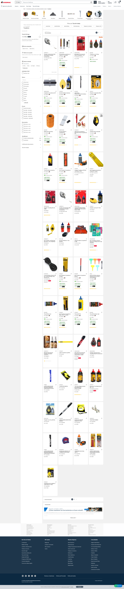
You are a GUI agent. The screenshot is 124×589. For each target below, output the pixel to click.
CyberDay (70, 559)
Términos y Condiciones (49, 575)
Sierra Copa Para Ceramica (51, 530)
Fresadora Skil (49, 533)
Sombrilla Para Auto (71, 530)
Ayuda (46, 548)
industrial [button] (66, 26)
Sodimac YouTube (94, 565)
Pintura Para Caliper (71, 528)
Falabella (93, 552)
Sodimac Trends (94, 548)
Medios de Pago (25, 544)
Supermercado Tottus (95, 561)
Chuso (89, 533)
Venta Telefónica (71, 554)
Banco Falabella (94, 559)
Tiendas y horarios (25, 548)
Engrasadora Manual (30, 528)
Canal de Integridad (26, 561)
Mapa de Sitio (70, 565)
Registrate (47, 542)
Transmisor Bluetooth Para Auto (72, 532)
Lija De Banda (70, 531)
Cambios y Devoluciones (27, 546)
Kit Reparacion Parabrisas (92, 534)
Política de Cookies (72, 575)
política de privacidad (65, 586)
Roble (48, 528)
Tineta (89, 528)
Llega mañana (32, 48)
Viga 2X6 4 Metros (29, 532)
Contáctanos (24, 542)
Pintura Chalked (90, 532)
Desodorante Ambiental (91, 530)
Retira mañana (25, 57)
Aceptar (79, 586)
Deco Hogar (28, 6)
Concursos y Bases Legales (27, 563)
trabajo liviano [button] (88, 26)
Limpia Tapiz (69, 529)
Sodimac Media (94, 550)
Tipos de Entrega (36, 6)
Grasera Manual (49, 527)
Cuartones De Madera (30, 530)
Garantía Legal (24, 550)
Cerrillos (24, 65)
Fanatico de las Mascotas (96, 544)
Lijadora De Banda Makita (51, 531)
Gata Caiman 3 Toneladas (30, 527)
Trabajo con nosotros (72, 550)
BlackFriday (70, 563)
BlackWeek (70, 561)
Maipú (28, 65)
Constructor (22, 6)
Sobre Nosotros (71, 542)
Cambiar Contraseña (49, 544)
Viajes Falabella (94, 557)
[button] (59, 2)
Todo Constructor (71, 548)
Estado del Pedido (25, 557)
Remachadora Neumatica (50, 532)
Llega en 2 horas (25, 48)
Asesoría (16, 6)
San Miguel (33, 65)
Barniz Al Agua (29, 534)
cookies (72, 586)
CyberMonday (71, 557)
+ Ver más (26, 102)
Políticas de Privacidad (61, 575)
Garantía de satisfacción (26, 552)
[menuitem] (96, 6)
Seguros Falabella (94, 554)
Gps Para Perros (90, 529)
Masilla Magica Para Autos (92, 527)
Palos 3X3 (48, 529)
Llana (48, 534)
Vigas (68, 534)
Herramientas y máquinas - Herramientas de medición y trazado (36, 8)
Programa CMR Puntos (26, 559)
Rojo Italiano (28, 531)
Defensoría (70, 552)
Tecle (27, 529)
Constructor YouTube (95, 569)
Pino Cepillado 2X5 (70, 527)
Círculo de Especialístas (96, 546)
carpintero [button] (57, 26)
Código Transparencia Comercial (74, 546)
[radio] (59, 67)
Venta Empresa (71, 544)
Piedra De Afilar (70, 533)
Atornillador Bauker (29, 533)
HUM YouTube (94, 567)
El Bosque (38, 65)
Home (24, 8)
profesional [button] (76, 26)
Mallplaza (93, 563)
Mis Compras (47, 546)
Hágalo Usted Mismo (95, 542)
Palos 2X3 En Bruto (91, 531)
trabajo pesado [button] (100, 26)
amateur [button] (48, 26)
